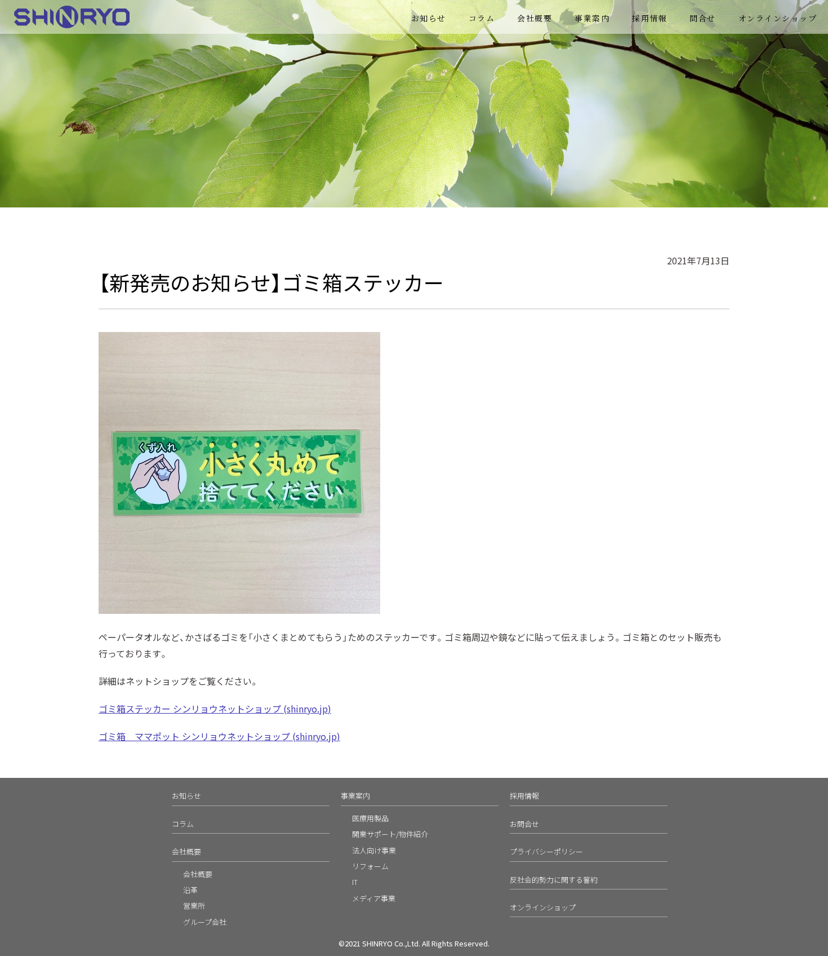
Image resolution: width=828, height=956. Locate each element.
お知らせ (428, 18)
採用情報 (649, 18)
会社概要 (534, 18)
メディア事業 (373, 898)
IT (355, 882)
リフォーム (370, 866)
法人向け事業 (374, 850)
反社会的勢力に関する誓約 (554, 879)
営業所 (194, 905)
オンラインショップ (777, 18)
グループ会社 (204, 922)
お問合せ (524, 823)
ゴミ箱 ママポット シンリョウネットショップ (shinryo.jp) (219, 736)
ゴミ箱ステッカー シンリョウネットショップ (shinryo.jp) (215, 708)
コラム (482, 18)
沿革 (190, 889)
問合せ (702, 18)
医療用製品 (370, 818)
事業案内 (355, 795)
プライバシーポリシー (546, 851)
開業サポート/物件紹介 (390, 834)
